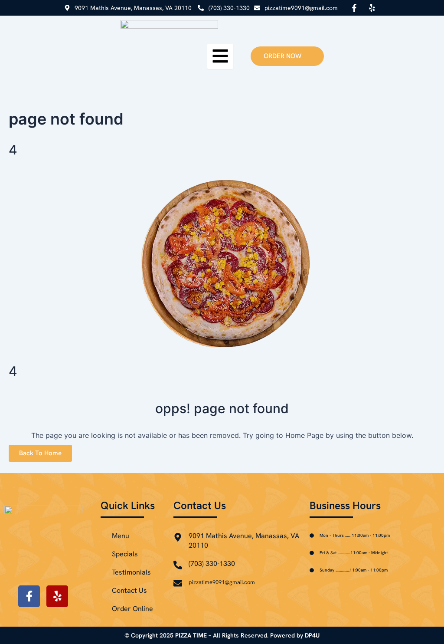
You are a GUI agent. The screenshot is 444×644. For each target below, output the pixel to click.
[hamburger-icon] (220, 56)
